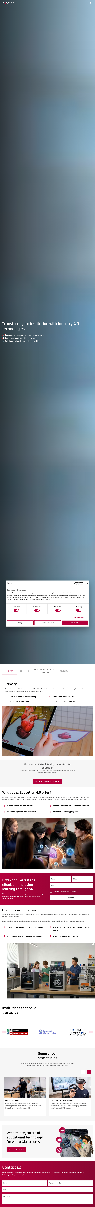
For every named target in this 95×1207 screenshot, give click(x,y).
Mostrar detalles (79, 617)
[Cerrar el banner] (87, 583)
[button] (8, 3)
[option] (39, 1032)
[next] (91, 1032)
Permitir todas (74, 623)
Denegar (20, 623)
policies (73, 892)
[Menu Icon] (90, 3)
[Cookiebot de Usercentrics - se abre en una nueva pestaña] (75, 583)
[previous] (4, 1032)
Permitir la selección (47, 623)
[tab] (9, 671)
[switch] (37, 610)
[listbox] (47, 1032)
